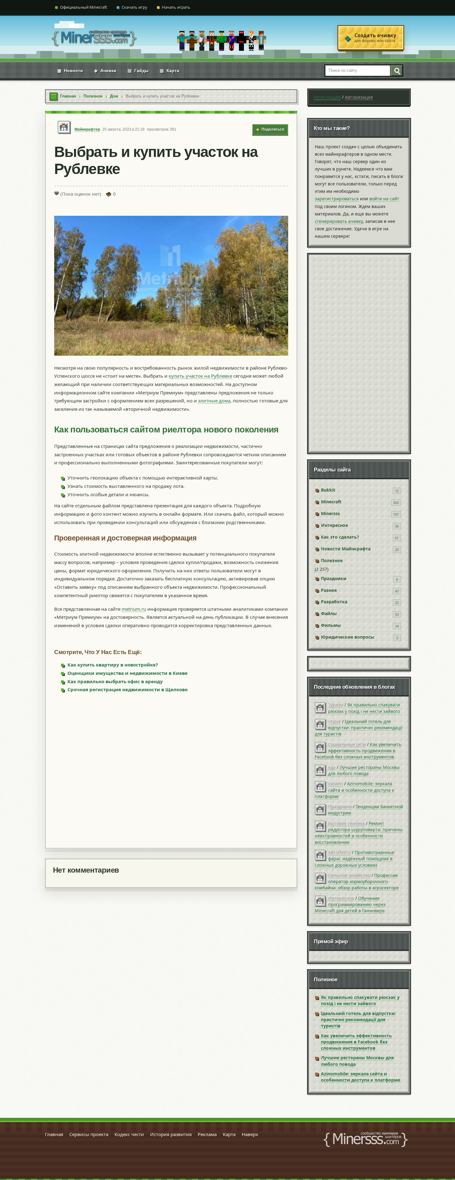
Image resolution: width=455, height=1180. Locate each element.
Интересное (334, 525)
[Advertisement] (171, 770)
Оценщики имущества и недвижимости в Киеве (127, 673)
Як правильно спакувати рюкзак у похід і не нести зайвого (364, 708)
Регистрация (327, 97)
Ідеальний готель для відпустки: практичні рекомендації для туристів (359, 727)
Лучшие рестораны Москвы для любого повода (364, 770)
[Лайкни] (56, 193)
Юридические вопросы (347, 637)
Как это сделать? (340, 537)
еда (332, 767)
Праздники (333, 578)
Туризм (335, 705)
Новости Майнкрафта (345, 549)
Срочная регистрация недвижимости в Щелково (127, 689)
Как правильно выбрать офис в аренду (115, 681)
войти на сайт (384, 199)
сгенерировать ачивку (339, 221)
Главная (54, 1134)
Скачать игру (134, 7)
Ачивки (105, 70)
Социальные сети (347, 744)
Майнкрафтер (87, 129)
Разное (329, 590)
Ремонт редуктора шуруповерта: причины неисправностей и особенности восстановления (359, 832)
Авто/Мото (339, 852)
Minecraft (331, 502)
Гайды (138, 70)
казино (335, 784)
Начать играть (176, 7)
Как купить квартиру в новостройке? (112, 665)
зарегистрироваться (337, 199)
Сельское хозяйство (349, 875)
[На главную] (94, 38)
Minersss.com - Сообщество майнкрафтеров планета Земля (365, 1139)
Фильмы (331, 625)
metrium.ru (134, 609)
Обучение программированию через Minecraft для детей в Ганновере (350, 904)
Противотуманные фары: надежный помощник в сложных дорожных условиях (354, 858)
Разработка (334, 602)
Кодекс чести (129, 1134)
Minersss (330, 513)
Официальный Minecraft (83, 7)
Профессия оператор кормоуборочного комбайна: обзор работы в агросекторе (357, 881)
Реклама (207, 1134)
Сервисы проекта (88, 1134)
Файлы (329, 613)
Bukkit (328, 490)
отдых (334, 721)
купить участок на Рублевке (200, 376)
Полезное (332, 560)
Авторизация (359, 97)
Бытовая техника (346, 823)
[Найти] (396, 70)
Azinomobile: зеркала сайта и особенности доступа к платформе (354, 790)
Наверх (250, 1134)
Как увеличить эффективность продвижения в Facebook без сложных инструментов (358, 750)
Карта (169, 70)
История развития (171, 1134)
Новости (70, 70)
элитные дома (214, 400)
